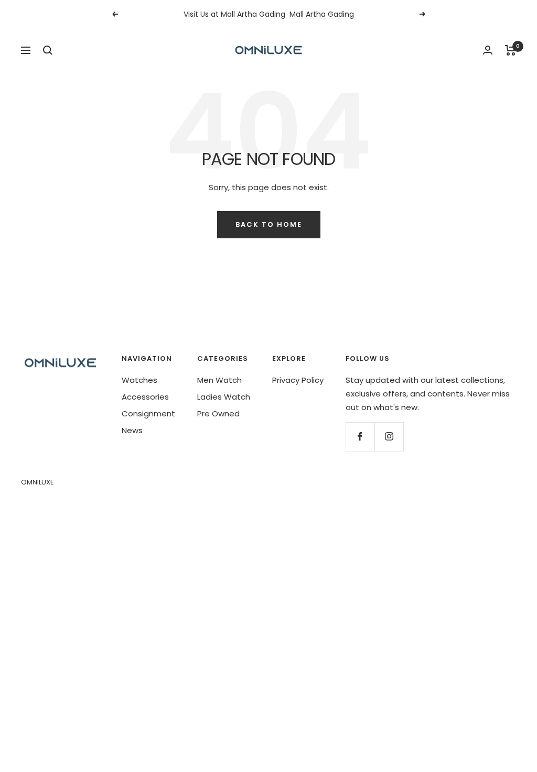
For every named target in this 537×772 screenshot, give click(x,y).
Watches (139, 379)
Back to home (268, 224)
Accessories (145, 396)
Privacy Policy (298, 379)
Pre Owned (218, 413)
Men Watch (219, 379)
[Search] (47, 50)
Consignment (148, 413)
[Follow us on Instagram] (388, 436)
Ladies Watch (223, 396)
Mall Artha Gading (321, 14)
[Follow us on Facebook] (360, 436)
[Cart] (510, 50)
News (132, 430)
